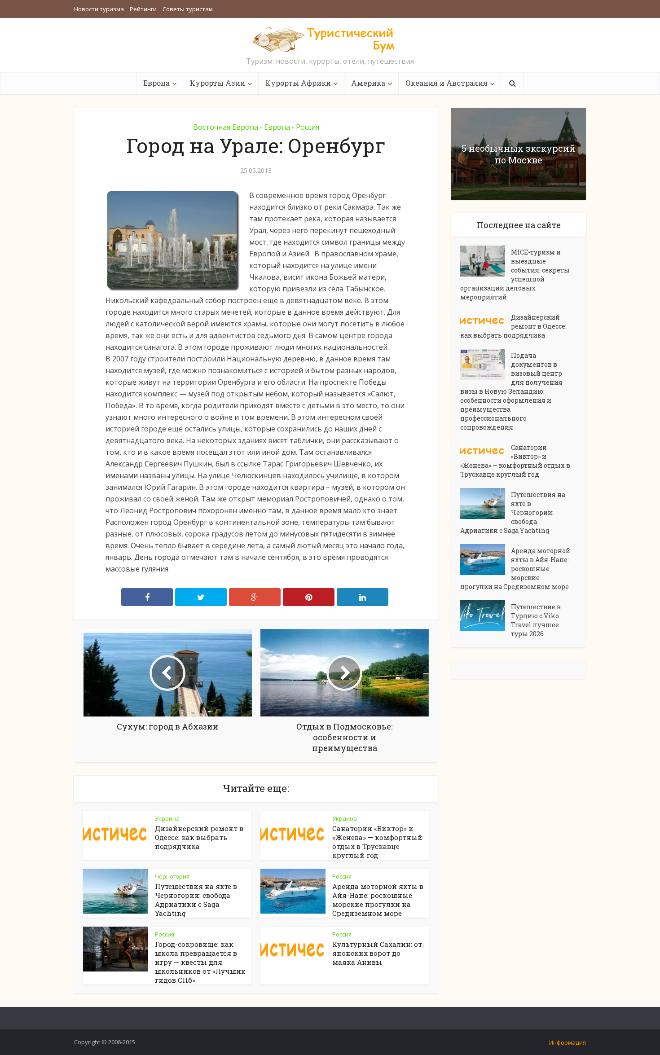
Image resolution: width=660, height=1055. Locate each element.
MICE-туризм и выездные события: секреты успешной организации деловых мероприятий (515, 274)
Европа (156, 83)
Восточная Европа (225, 127)
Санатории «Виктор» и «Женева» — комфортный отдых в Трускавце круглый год (377, 842)
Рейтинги (143, 9)
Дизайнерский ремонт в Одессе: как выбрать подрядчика (199, 837)
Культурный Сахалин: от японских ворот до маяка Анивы (377, 953)
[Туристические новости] (330, 39)
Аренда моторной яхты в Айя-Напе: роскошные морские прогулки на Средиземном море (377, 900)
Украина (167, 818)
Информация (567, 1042)
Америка (368, 83)
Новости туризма (99, 9)
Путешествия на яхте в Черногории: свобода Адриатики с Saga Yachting (196, 900)
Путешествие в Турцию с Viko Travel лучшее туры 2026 (536, 620)
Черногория (172, 876)
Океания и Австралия (446, 83)
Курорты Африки (298, 83)
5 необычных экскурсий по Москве (519, 154)
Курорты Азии (217, 83)
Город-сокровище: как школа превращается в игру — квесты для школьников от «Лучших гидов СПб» (200, 962)
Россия (307, 127)
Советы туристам (188, 9)
